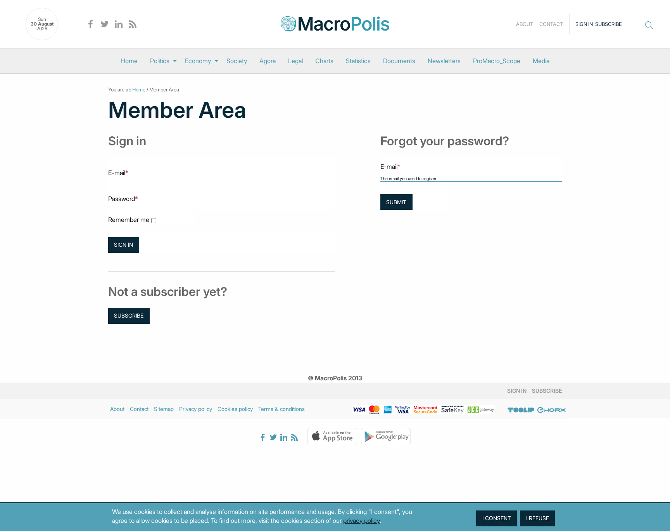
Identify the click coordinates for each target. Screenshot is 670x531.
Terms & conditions (281, 409)
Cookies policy (235, 409)
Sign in (584, 24)
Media (541, 61)
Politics (159, 61)
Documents (399, 61)
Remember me (128, 219)
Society (236, 61)
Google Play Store (386, 436)
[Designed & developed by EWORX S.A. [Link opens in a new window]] (551, 410)
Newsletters (444, 61)
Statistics (358, 61)
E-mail (118, 173)
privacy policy (361, 520)
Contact (551, 24)
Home (129, 61)
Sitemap (164, 409)
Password (123, 199)
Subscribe (608, 24)
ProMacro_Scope (496, 61)
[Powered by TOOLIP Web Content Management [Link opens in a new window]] (521, 410)
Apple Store (332, 436)
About (524, 24)
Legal (295, 61)
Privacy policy (195, 409)
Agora (267, 61)
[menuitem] (129, 60)
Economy (198, 61)
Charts (324, 61)
